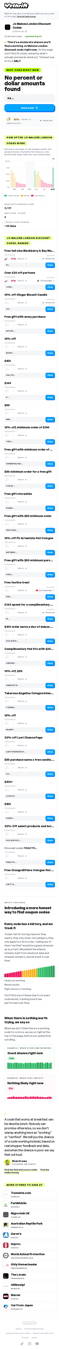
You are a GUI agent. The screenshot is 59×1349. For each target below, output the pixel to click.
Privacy (25, 1337)
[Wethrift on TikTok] (22, 1343)
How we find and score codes (20, 1169)
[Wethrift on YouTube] (37, 1343)
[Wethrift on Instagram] (29, 1343)
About (19, 1329)
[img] (29, 175)
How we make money (26, 16)
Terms (34, 1337)
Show (50, 265)
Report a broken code (43, 1333)
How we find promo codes (18, 1333)
